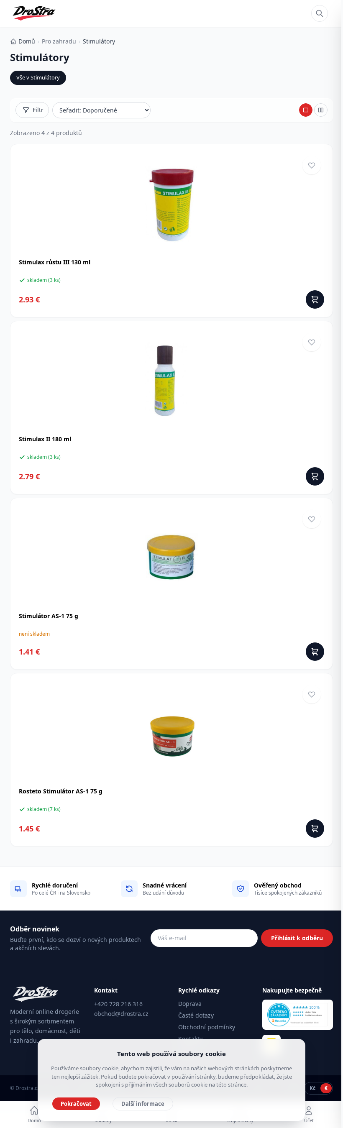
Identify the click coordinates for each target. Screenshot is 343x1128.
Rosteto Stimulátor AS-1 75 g (60, 791)
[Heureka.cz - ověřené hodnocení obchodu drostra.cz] (297, 1014)
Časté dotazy (196, 1015)
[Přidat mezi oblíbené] (311, 165)
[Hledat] (319, 13)
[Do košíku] (315, 299)
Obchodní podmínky (206, 1027)
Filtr (38, 110)
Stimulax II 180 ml (45, 439)
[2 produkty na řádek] (321, 110)
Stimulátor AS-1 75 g (48, 616)
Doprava (190, 1004)
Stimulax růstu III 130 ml (54, 262)
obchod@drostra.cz (121, 1014)
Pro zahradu (59, 41)
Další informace (142, 1104)
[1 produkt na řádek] (305, 110)
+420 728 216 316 (118, 1004)
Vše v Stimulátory (38, 77)
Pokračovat (76, 1104)
